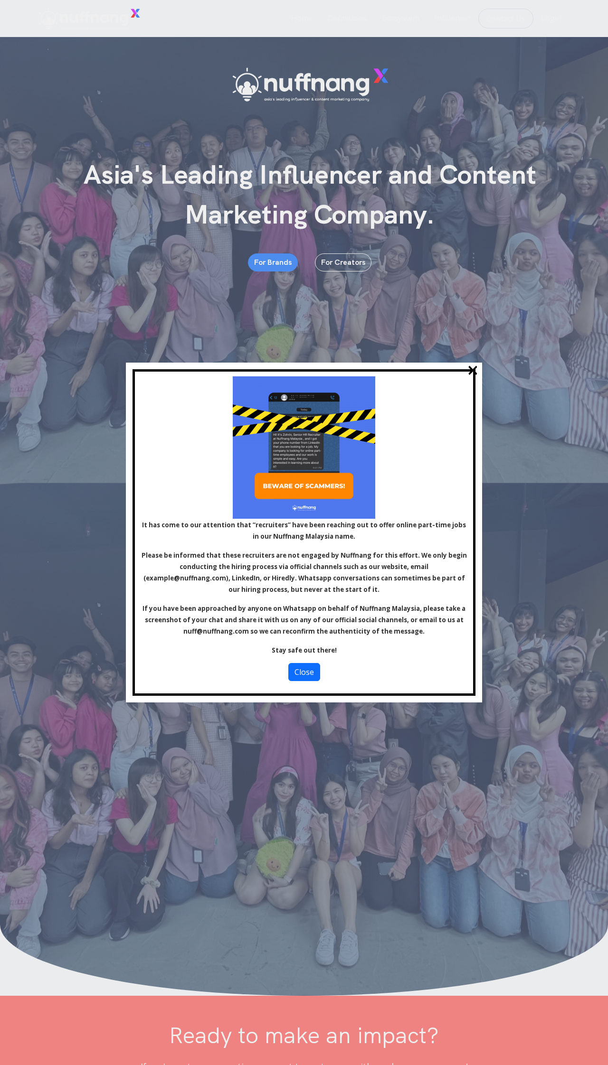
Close (304, 672)
